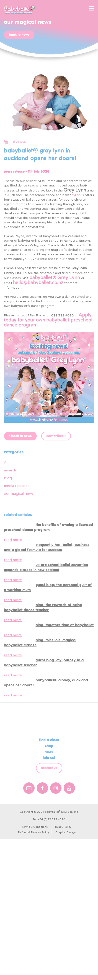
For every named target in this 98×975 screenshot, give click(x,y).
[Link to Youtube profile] (69, 788)
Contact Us (49, 768)
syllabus (78, 195)
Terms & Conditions (35, 826)
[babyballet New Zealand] (20, 9)
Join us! (49, 758)
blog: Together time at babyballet (65, 625)
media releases (16, 486)
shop (49, 746)
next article (55, 436)
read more (13, 540)
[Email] (29, 788)
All (6, 462)
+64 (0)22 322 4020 (51, 819)
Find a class (49, 740)
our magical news (19, 493)
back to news (19, 35)
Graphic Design (65, 832)
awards (10, 470)
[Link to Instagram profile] (56, 788)
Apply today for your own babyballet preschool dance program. (48, 320)
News (49, 752)
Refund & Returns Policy (33, 832)
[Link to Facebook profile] (42, 788)
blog (8, 478)
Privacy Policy (62, 826)
